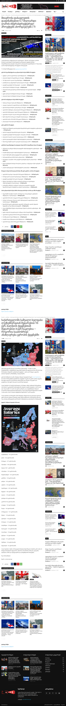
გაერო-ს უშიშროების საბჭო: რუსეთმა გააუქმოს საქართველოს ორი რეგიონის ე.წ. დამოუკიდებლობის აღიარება (36, 278)
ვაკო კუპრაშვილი (48, 242)
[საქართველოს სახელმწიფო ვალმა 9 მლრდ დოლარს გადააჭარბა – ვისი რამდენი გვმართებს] (48, 110)
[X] (62, 1)
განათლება (18, 274)
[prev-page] (2, 255)
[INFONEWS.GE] (9, 6)
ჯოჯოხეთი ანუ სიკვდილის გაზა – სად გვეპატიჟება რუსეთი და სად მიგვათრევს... (54, 179)
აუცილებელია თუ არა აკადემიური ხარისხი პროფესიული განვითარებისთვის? (54, 256)
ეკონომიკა (31, 292)
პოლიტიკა (3, 274)
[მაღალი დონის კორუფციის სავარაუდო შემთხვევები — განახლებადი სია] (61, 222)
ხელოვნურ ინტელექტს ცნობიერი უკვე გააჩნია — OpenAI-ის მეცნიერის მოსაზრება (54, 265)
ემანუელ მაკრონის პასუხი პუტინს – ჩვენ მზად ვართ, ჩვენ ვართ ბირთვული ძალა (36, 678)
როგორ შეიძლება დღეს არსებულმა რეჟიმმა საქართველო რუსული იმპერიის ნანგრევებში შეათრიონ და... (53, 200)
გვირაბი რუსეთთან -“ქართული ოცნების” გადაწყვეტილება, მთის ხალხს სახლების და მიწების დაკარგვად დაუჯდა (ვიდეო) (36, 660)
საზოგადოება (7, 15)
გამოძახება (54, 135)
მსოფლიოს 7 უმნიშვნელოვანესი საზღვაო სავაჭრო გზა (58, 130)
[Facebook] (56, 1)
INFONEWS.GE (47, 250)
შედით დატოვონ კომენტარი (7, 311)
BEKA (3, 30)
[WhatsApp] (21, 226)
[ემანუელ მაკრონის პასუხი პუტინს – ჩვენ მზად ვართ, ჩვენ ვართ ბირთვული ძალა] (26, 679)
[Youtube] (64, 1)
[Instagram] (58, 1)
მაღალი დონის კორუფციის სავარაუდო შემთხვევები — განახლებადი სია (50, 221)
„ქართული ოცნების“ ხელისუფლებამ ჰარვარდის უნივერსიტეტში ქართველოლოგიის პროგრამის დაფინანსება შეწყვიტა (54, 158)
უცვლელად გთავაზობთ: (21, 69)
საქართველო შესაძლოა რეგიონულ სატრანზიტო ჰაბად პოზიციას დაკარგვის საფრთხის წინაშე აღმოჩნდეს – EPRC (36, 297)
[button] (63, 11)
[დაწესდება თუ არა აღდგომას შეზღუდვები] (4, 668)
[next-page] (4, 255)
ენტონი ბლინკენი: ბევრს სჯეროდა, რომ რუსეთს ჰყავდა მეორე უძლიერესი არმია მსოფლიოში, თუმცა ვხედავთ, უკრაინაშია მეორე (14, 660)
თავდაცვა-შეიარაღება (5, 292)
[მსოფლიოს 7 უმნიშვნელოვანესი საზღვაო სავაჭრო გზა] (48, 130)
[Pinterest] (60, 1)
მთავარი (3, 15)
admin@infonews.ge (26, 699)
